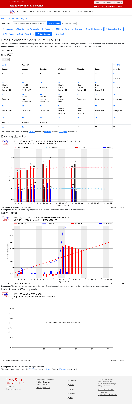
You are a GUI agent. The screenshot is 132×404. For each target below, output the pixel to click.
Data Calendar (45, 34)
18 (41, 106)
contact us (98, 6)
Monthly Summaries (95, 29)
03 (23, 82)
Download (60, 34)
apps (120, 6)
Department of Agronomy (14, 389)
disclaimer (110, 6)
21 (96, 106)
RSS (70, 398)
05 (59, 82)
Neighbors (78, 29)
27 (78, 117)
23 (3, 117)
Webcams (87, 11)
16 (3, 106)
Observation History (115, 29)
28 (96, 117)
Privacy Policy (102, 392)
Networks (56, 11)
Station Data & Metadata (10, 18)
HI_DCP (24, 18)
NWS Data (67, 11)
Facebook (72, 380)
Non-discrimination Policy (106, 390)
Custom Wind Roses (26, 34)
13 (78, 94)
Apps (24, 11)
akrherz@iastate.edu (43, 388)
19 (59, 106)
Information (9, 29)
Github (71, 389)
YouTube (72, 393)
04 (41, 82)
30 (3, 126)
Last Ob (21, 29)
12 (59, 94)
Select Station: (6, 23)
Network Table (63, 29)
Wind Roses (9, 34)
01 (114, 73)
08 (114, 82)
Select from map (70, 23)
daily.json (47, 131)
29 (114, 117)
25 (41, 117)
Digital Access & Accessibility (107, 395)
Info (48, 11)
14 (96, 94)
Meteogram (48, 29)
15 (114, 94)
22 (114, 106)
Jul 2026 (5, 65)
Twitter (71, 385)
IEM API (32, 131)
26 (59, 117)
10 (23, 94)
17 (23, 106)
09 (3, 94)
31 (23, 126)
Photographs (34, 29)
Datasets (40, 11)
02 (3, 82)
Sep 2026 (117, 65)
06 (78, 82)
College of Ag (10, 386)
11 (41, 94)
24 (23, 117)
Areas (32, 11)
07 (96, 82)
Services (77, 11)
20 (78, 106)
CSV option (63, 131)
